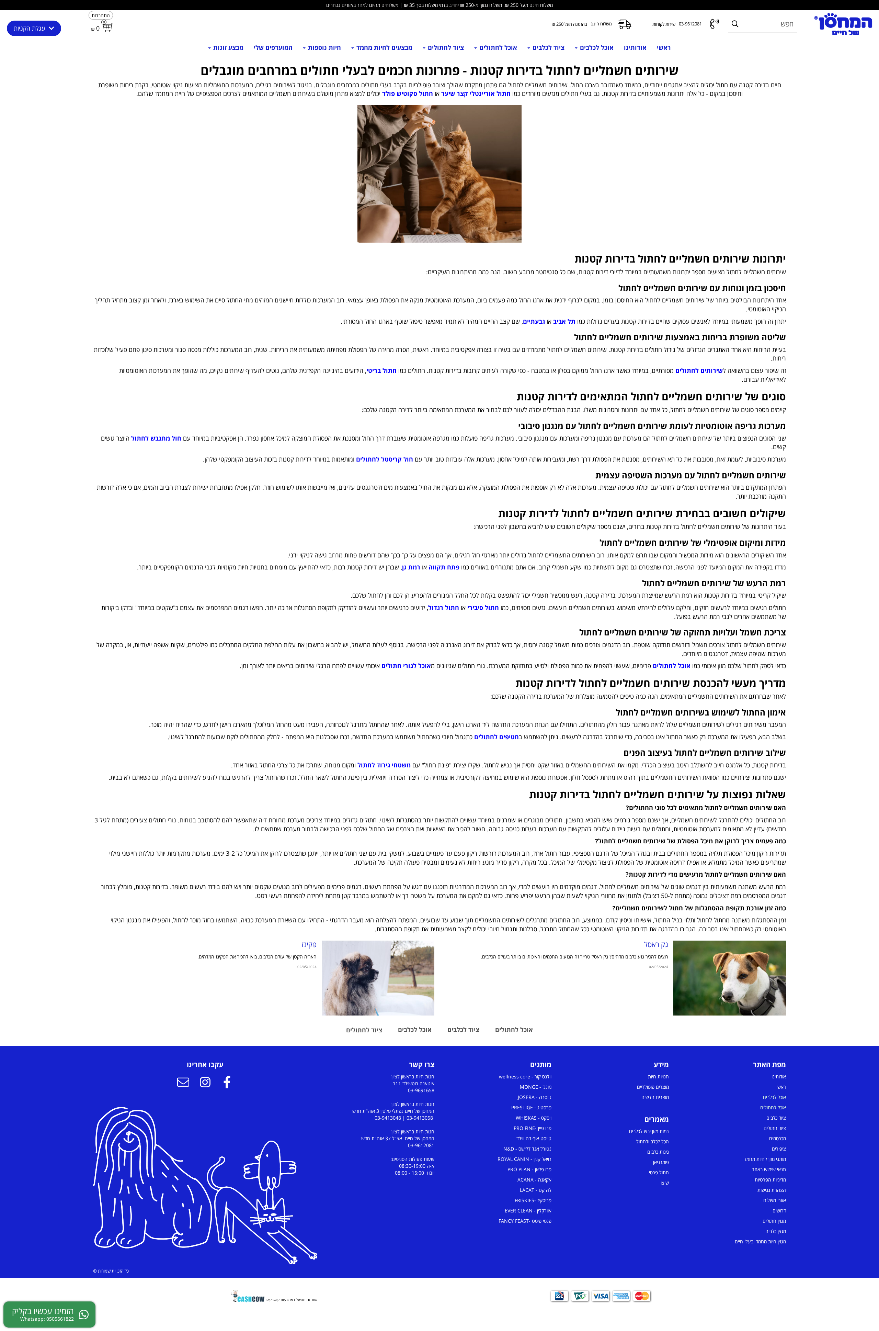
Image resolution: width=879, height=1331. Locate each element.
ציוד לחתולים (445, 47)
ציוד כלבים (776, 1117)
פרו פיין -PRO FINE (532, 1128)
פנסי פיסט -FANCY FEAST (525, 1221)
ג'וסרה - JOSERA (534, 1097)
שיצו (665, 1182)
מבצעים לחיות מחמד (383, 47)
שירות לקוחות (663, 24)
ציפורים (779, 1148)
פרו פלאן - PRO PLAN (529, 1169)
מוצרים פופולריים (653, 1087)
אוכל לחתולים (497, 47)
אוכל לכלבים (596, 47)
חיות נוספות (323, 47)
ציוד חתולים (775, 1128)
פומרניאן (661, 1162)
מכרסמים (777, 1138)
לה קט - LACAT (535, 1190)
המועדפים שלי (273, 47)
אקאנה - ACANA (534, 1179)
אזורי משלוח (774, 1200)
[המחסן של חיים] (843, 24)
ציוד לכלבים (547, 47)
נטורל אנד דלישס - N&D (527, 1148)
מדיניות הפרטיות (770, 1179)
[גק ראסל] (729, 978)
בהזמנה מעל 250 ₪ (569, 24)
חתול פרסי (659, 1172)
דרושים (779, 1210)
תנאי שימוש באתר (769, 1169)
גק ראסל (656, 944)
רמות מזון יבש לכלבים (649, 1131)
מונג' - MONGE (535, 1087)
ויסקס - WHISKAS (533, 1117)
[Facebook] (227, 1083)
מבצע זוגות (227, 47)
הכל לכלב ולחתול (652, 1141)
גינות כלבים (658, 1152)
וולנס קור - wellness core (525, 1076)
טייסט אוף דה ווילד (533, 1138)
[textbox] (439, 81)
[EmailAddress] (183, 1083)
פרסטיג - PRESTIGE (531, 1107)
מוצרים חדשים (655, 1097)
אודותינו (635, 47)
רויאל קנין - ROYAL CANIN (524, 1159)
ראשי (664, 47)
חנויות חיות (658, 1076)
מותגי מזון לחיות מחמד (765, 1159)
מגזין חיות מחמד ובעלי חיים (760, 1241)
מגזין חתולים (774, 1221)
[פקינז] (378, 978)
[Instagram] (205, 1083)
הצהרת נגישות (771, 1190)
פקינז (309, 944)
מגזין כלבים (775, 1231)
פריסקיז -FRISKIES (533, 1200)
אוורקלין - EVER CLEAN (528, 1210)
